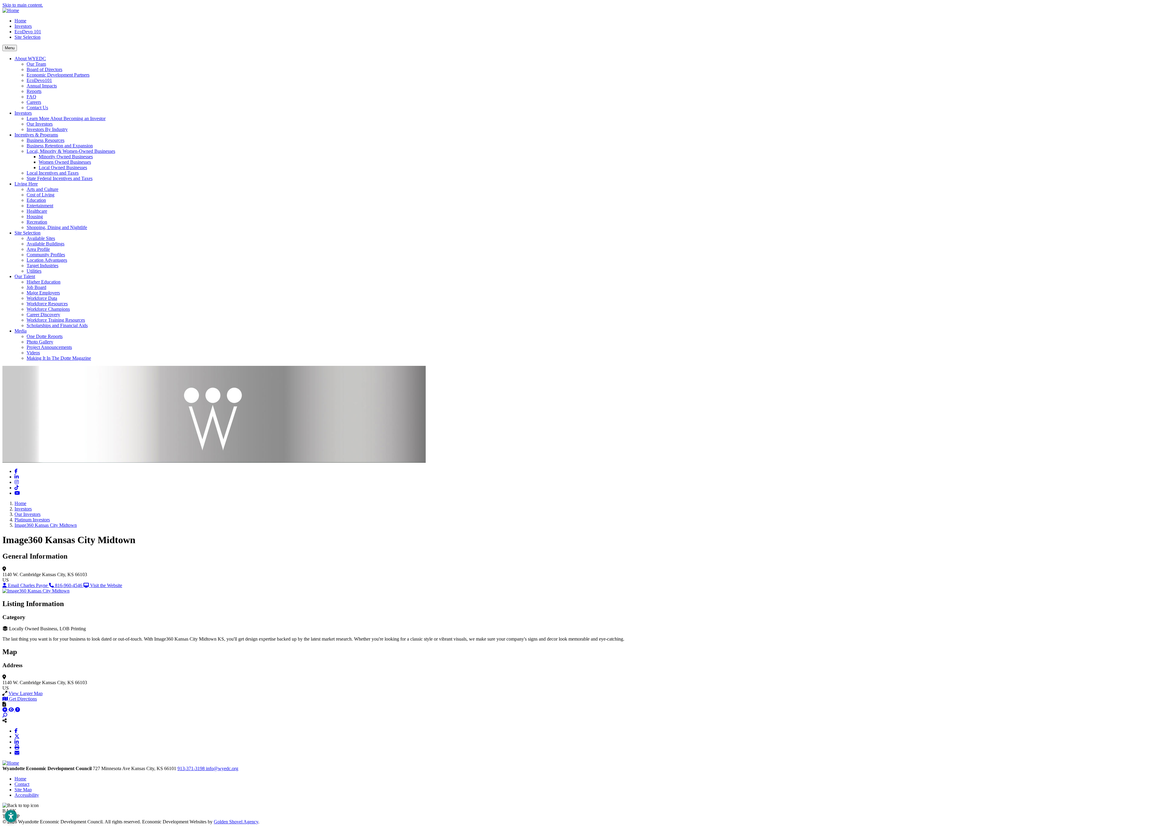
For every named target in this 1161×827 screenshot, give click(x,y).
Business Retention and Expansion (60, 145)
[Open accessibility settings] (11, 816)
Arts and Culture (42, 189)
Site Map (23, 789)
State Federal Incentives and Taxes (60, 178)
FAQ (31, 96)
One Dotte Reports (45, 336)
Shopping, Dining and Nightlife (57, 227)
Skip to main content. (22, 5)
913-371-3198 (191, 768)
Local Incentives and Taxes (53, 173)
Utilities (34, 271)
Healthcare (37, 211)
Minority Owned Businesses (66, 156)
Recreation (37, 222)
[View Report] (11, 709)
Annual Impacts (42, 85)
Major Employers (43, 292)
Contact (22, 784)
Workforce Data (42, 298)
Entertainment (40, 205)
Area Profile (38, 249)
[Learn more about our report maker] (17, 709)
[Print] (17, 747)
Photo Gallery (40, 341)
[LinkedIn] (17, 741)
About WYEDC (30, 58)
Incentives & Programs (36, 134)
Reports (34, 91)
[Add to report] (5, 709)
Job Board (36, 287)
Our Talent (25, 276)
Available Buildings (45, 243)
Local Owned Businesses (63, 167)
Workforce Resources (47, 303)
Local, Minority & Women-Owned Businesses (71, 151)
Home (20, 20)
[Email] (17, 752)
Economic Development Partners (58, 74)
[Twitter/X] (17, 736)
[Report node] (4, 704)
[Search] (4, 715)
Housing (35, 216)
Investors (23, 26)
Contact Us (37, 107)
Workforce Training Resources (56, 320)
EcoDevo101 (39, 80)
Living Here (26, 183)
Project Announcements (49, 347)
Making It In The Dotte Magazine (59, 358)
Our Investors (40, 123)
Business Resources (45, 140)
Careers (34, 102)
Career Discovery (43, 314)
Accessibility (27, 795)
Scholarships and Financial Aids (57, 325)
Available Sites (41, 238)
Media (21, 330)
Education (36, 200)
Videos (33, 352)
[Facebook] (16, 730)
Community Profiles (46, 254)
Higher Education (43, 281)
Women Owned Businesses (65, 162)
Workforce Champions (48, 309)
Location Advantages (47, 260)
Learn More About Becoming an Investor (66, 118)
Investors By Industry (47, 129)
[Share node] (4, 720)
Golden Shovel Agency (236, 821)
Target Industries (42, 265)
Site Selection (28, 37)
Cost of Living (40, 194)
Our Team (36, 64)
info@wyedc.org (222, 768)
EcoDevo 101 (28, 31)
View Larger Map (25, 693)
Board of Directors (44, 69)
